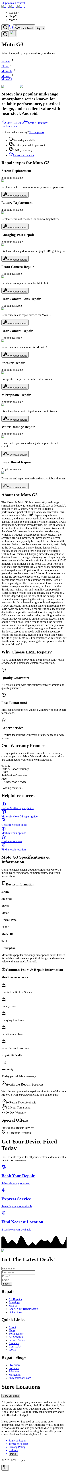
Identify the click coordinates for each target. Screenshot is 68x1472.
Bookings (14, 1302)
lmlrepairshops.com (20, 1377)
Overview (14, 1364)
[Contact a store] (5, 1468)
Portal (13, 1453)
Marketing (14, 1374)
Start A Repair (26, 28)
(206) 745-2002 (15, 122)
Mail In (13, 1305)
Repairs (5, 61)
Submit (6, 1283)
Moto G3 (6, 79)
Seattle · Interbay (38, 122)
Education (14, 1371)
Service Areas (16, 1340)
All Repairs (15, 1299)
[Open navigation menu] (13, 33)
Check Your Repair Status (23, 1308)
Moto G (6, 76)
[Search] (5, 27)
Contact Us (15, 1346)
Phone (5, 66)
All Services (16, 1336)
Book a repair (9, 126)
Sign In (40, 28)
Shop (12, 1330)
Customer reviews (23, 155)
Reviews (14, 1343)
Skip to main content (13, 2)
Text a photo (36, 132)
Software (14, 1368)
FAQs (12, 1349)
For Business (16, 1333)
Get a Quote (16, 1312)
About (12, 1327)
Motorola (6, 71)
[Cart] (11, 28)
